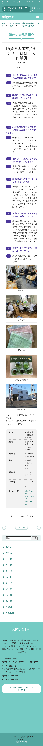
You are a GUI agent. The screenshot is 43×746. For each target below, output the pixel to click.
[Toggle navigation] (38, 16)
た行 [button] (9, 565)
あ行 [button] (9, 547)
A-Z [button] (8, 607)
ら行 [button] (9, 595)
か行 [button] (9, 553)
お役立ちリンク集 (21, 742)
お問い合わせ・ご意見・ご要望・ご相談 (15, 9)
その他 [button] (9, 613)
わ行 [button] (9, 601)
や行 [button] (8, 589)
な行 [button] (8, 571)
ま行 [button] (8, 583)
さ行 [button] (9, 559)
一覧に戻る (21, 527)
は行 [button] (9, 577)
